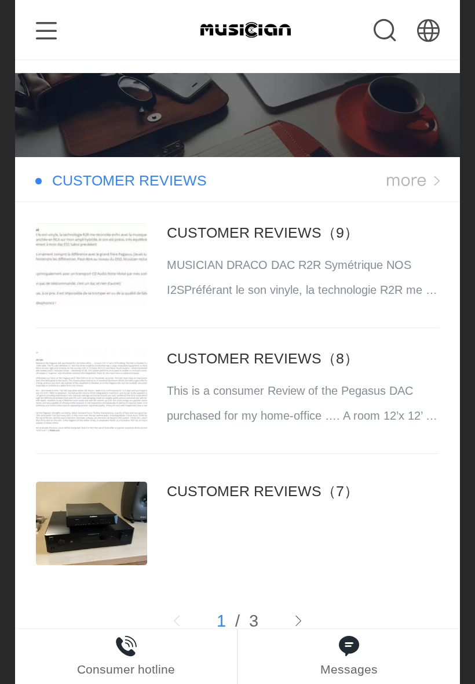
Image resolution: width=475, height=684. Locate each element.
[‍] (413, 181)
